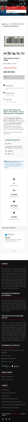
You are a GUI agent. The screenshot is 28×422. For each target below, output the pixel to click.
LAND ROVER (12, 304)
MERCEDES (4, 306)
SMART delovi (11, 285)
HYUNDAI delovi (8, 274)
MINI (9, 306)
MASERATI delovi (5, 279)
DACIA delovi (5, 271)
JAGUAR (22, 303)
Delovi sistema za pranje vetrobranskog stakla (14, 328)
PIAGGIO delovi (15, 282)
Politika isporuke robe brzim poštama (10, 407)
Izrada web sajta (15, 413)
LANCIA (7, 304)
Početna (6, 24)
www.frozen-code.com (8, 361)
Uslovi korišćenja (5, 390)
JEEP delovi (15, 276)
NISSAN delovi (21, 280)
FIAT (25, 301)
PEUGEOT (24, 306)
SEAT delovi (23, 283)
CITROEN (19, 300)
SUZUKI (17, 309)
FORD (3, 303)
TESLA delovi (15, 286)
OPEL (21, 306)
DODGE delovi (8, 273)
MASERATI (21, 304)
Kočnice (11, 322)
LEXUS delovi (23, 277)
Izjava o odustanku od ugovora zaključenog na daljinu (13, 404)
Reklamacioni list (5, 395)
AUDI (8, 300)
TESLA (20, 309)
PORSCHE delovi (22, 282)
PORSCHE (7, 307)
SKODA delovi (4, 285)
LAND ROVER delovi (16, 277)
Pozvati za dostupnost (10, 67)
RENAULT (12, 307)
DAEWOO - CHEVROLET (12, 301)
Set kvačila (16, 322)
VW (5, 310)
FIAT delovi (14, 273)
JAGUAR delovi (8, 276)
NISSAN (17, 306)
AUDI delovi (13, 268)
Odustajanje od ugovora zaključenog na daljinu (12, 401)
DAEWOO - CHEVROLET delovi (15, 271)
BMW (11, 300)
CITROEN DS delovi (16, 270)
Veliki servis (23, 322)
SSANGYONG (8, 309)
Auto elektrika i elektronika (17, 24)
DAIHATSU (19, 301)
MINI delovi (7, 280)
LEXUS (17, 304)
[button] (12, 251)
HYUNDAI (9, 303)
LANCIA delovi (8, 277)
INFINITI (12, 303)
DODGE (22, 301)
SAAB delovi (17, 283)
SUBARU (13, 309)
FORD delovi (20, 273)
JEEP (25, 303)
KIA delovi (21, 276)
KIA (2, 304)
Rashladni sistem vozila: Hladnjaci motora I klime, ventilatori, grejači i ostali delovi (14, 334)
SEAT (22, 307)
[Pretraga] (24, 11)
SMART (3, 309)
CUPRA (3, 301)
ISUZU (16, 303)
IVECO (19, 303)
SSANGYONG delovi (18, 285)
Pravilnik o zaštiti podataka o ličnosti (10, 398)
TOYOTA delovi (22, 286)
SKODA (24, 307)
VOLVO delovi (4, 288)
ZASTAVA (8, 310)
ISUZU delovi (20, 274)
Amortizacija (20, 340)
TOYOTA (24, 309)
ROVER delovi (12, 283)
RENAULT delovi (5, 283)
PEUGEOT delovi (8, 282)
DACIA (6, 301)
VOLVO (3, 310)
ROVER (15, 307)
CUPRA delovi (23, 270)
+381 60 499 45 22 (13, 8)
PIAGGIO (3, 307)
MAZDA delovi (13, 279)
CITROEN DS (23, 300)
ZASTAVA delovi (16, 288)
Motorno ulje (5, 322)
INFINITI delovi (15, 274)
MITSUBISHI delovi (13, 280)
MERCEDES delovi (20, 279)
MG (7, 306)
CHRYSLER (15, 300)
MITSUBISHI (13, 306)
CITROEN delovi (8, 270)
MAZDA (24, 304)
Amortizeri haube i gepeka (8, 324)
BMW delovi (19, 268)
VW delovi (10, 288)
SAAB (19, 307)
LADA (5, 304)
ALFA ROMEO (4, 300)
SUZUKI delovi (8, 286)
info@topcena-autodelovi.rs (9, 358)
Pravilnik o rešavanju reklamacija (9, 392)
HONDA (5, 303)
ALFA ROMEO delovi (6, 268)
